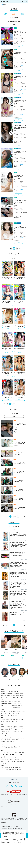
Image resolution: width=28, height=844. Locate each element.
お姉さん (13, 737)
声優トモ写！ (4, 715)
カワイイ (15, 739)
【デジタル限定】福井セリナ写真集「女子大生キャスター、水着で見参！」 (20, 177)
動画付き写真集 (23, 711)
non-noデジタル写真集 (6, 705)
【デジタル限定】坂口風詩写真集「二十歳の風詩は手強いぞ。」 (20, 202)
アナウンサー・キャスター (9, 757)
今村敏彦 (21, 189)
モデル (4, 754)
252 (17, 248)
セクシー (5, 741)
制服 (13, 719)
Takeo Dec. (22, 237)
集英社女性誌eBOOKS (17, 705)
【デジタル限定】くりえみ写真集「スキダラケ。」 (20, 53)
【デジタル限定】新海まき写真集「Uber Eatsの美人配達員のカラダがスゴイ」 (20, 127)
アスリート (21, 761)
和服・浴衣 (13, 721)
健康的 (4, 729)
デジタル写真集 (5, 14)
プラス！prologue (15, 711)
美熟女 (20, 737)
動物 (11, 769)
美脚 (16, 728)
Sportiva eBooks (16, 707)
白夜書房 (10, 697)
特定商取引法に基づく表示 (6, 828)
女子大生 (19, 754)
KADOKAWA (16, 691)
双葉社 (14, 697)
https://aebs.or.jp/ (3, 822)
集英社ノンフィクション (7, 707)
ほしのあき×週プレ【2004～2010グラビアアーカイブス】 (20, 31)
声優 (12, 754)
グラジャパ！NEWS (22, 14)
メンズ (4, 769)
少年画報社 (13, 695)
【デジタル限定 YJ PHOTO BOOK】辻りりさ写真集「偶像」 (20, 227)
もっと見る (14, 679)
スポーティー (6, 731)
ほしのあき (16, 34)
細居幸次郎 (22, 114)
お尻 (21, 726)
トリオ (10, 746)
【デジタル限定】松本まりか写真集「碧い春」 (20, 152)
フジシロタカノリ (23, 89)
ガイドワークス (9, 691)
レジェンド (5, 761)
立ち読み (18, 46)
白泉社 (6, 697)
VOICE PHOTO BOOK (6, 713)
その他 (18, 769)
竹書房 (17, 695)
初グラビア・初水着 (15, 767)
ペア (4, 746)
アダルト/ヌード (5, 763)
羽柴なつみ (16, 104)
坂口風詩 (15, 205)
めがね (4, 721)
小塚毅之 (21, 65)
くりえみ (15, 55)
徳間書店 (22, 695)
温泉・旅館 (12, 747)
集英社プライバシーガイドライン (13, 826)
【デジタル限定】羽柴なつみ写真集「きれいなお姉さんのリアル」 (20, 102)
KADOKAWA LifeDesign (6, 693)
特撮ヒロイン (18, 759)
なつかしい (5, 739)
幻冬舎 (17, 693)
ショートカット (6, 728)
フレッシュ (13, 729)
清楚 (13, 741)
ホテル (4, 747)
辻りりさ (15, 230)
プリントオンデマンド (17, 713)
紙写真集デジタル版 (5, 711)
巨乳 (14, 726)
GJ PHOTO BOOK (5, 703)
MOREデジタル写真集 (15, 703)
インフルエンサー (7, 759)
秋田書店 (3, 691)
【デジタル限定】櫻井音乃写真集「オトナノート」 (20, 77)
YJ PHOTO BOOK (16, 701)
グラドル (5, 752)
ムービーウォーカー (21, 697)
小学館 (8, 695)
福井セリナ (16, 179)
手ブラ (4, 767)
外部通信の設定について (17, 828)
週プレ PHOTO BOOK (6, 701)
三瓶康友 (21, 164)
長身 (22, 728)
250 (11, 248)
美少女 (4, 737)
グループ (18, 746)
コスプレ (5, 719)
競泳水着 (20, 719)
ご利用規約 (4, 826)
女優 (22, 752)
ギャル (4, 733)
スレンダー (6, 726)
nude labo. (15, 715)
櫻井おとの (16, 79)
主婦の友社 (3, 695)
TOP (2, 4)
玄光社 (14, 693)
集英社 (21, 693)
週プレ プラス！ (13, 14)
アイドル (14, 752)
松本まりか (16, 154)
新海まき (15, 130)
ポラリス (10, 715)
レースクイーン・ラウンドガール (11, 756)
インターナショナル (17, 731)
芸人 (13, 761)
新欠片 (2, 697)
